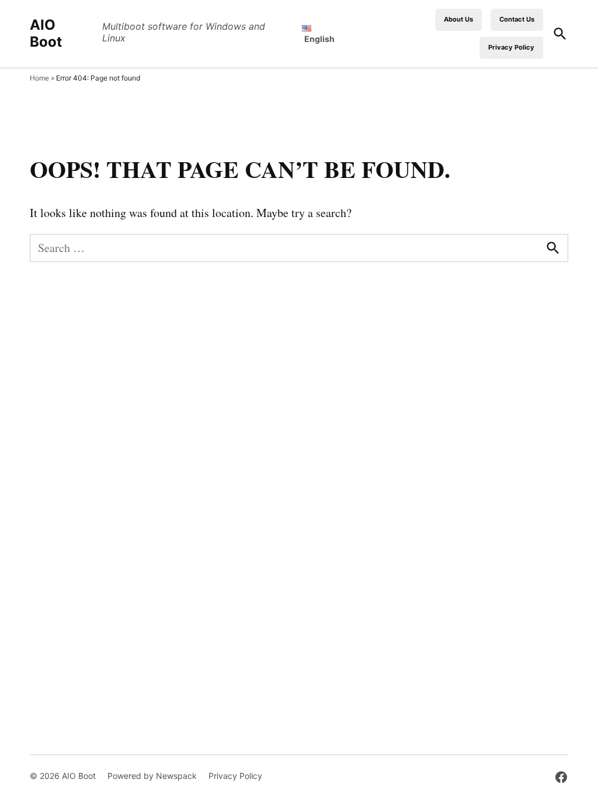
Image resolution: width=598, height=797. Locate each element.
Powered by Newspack (152, 776)
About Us (458, 19)
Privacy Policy (511, 47)
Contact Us (516, 19)
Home (39, 78)
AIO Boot (46, 33)
